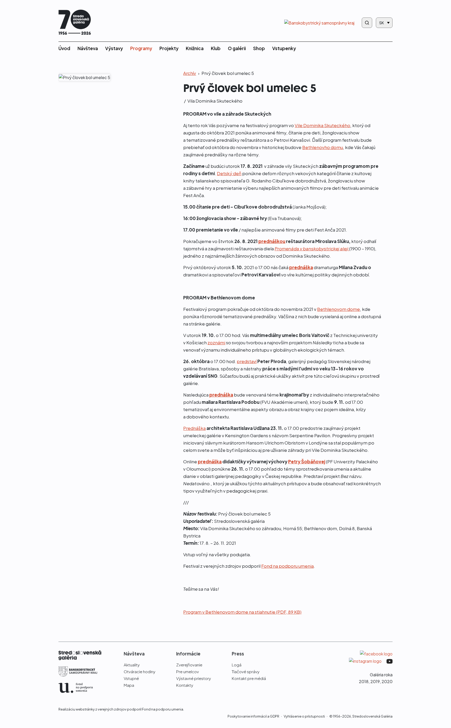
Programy (141, 48)
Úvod (64, 48)
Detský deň (229, 173)
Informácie (188, 653)
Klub (216, 48)
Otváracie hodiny (139, 671)
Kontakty (184, 685)
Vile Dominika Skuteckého (322, 125)
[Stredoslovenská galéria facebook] (376, 653)
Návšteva (88, 48)
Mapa (129, 685)
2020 (387, 681)
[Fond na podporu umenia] (83, 691)
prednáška (210, 461)
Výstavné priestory (193, 678)
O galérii (237, 48)
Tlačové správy (245, 671)
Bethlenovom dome (338, 309)
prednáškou (271, 241)
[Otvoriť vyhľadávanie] (367, 22)
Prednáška (194, 428)
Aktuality (132, 664)
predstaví (247, 361)
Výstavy (114, 48)
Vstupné (131, 678)
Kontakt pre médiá (249, 678)
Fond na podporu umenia (287, 566)
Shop (259, 48)
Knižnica (195, 48)
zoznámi (216, 342)
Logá (236, 664)
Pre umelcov (187, 671)
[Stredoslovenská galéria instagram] (365, 660)
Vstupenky (284, 48)
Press (238, 653)
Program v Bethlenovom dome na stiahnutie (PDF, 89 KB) (242, 612)
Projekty (169, 48)
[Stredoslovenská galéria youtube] (390, 660)
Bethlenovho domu (322, 147)
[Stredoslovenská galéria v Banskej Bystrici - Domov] (74, 22)
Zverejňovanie (189, 664)
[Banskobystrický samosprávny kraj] (83, 674)
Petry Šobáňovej (306, 461)
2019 (375, 681)
